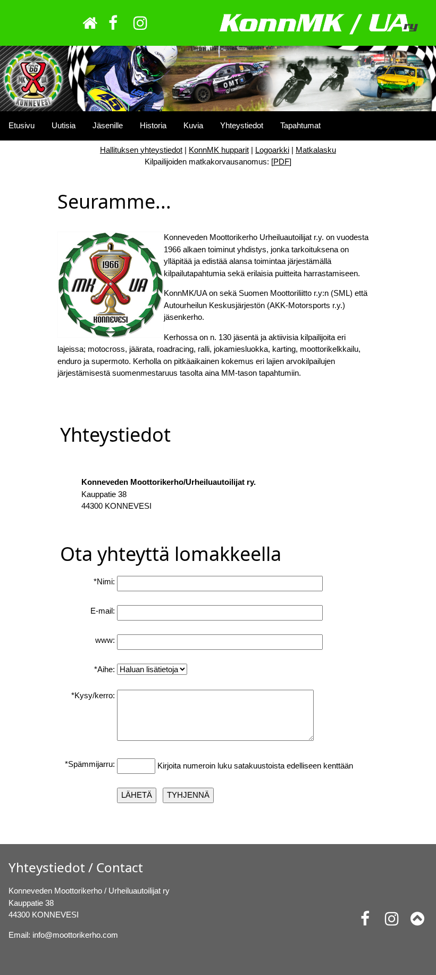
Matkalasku (316, 149)
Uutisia (64, 125)
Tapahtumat (300, 125)
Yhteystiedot (241, 125)
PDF (281, 161)
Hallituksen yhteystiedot (141, 149)
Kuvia (193, 125)
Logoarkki (272, 149)
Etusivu (22, 125)
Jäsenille (108, 125)
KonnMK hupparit (219, 149)
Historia (153, 125)
